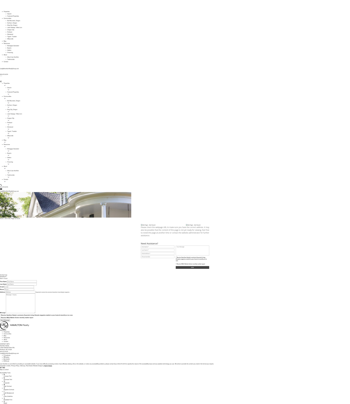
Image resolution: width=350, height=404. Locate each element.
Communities (7, 96)
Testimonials (10, 175)
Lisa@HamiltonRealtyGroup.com (9, 353)
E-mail (2, 287)
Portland (9, 122)
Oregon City (10, 118)
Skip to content (4, 369)
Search (9, 87)
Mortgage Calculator (13, 149)
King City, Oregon (12, 109)
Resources (7, 144)
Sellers (9, 157)
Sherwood (10, 127)
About (5, 166)
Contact (6, 179)
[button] (175, 371)
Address (2, 292)
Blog (5, 140)
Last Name (3, 284)
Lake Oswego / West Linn (14, 114)
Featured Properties (13, 92)
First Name (3, 281)
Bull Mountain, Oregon (13, 101)
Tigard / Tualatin (12, 131)
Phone (2, 289)
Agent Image (48, 366)
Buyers (9, 153)
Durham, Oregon (12, 105)
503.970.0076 (4, 351)
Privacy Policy (15, 366)
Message (3, 313)
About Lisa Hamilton (13, 171)
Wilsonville (10, 136)
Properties (7, 83)
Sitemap (22, 366)
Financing (10, 162)
